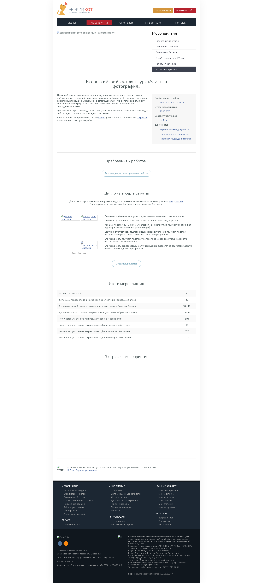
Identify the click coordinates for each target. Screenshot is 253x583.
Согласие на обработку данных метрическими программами (86, 557)
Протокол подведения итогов (176, 138)
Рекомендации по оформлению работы (126, 173)
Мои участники (166, 493)
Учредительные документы (174, 129)
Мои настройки (166, 507)
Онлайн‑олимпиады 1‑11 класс (171, 57)
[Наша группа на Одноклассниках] (66, 543)
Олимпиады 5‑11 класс (167, 52)
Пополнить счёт (72, 524)
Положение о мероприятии (174, 133)
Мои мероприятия (168, 490)
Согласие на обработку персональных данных (79, 553)
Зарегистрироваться (87, 470)
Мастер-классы (72, 510)
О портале (116, 490)
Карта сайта (164, 524)
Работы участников (166, 63)
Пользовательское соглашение (72, 550)
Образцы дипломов (126, 263)
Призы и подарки (120, 503)
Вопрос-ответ (165, 517)
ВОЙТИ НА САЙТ (185, 10)
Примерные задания (74, 503)
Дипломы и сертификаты (124, 500)
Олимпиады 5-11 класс (75, 497)
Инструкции (164, 520)
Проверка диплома (121, 507)
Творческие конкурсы (167, 40)
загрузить (142, 117)
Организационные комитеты (126, 493)
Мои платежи (165, 503)
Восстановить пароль (122, 524)
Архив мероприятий (166, 69)
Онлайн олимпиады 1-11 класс (79, 500)
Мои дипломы (165, 500)
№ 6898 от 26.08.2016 (111, 565)
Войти (70, 470)
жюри (101, 117)
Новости (115, 510)
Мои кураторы (166, 497)
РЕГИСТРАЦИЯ (163, 10)
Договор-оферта (120, 497)
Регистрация (118, 520)
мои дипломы (176, 201)
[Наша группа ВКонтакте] (60, 543)
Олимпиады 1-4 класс (75, 493)
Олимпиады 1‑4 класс (167, 46)
